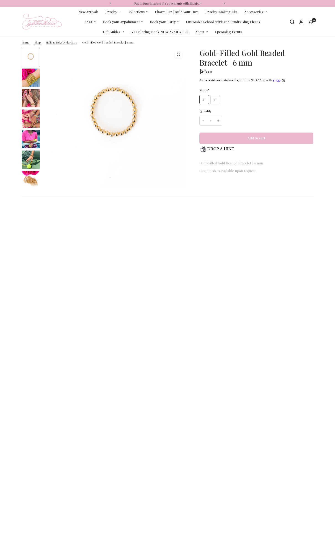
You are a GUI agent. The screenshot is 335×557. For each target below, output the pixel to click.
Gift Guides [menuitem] (111, 32)
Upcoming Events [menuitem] (228, 32)
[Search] (292, 22)
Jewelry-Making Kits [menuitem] (221, 12)
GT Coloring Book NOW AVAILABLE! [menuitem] (159, 32)
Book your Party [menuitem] (163, 22)
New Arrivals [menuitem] (88, 12)
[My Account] (301, 22)
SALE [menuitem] (89, 22)
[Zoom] (178, 54)
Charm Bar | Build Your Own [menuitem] (176, 12)
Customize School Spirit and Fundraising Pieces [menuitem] (223, 22)
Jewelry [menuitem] (111, 12)
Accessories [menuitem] (253, 12)
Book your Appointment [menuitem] (121, 22)
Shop (37, 42)
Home (25, 42)
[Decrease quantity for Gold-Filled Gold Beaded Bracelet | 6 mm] (203, 120)
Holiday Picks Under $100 (61, 42)
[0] (309, 22)
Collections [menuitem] (136, 12)
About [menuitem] (199, 32)
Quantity (205, 111)
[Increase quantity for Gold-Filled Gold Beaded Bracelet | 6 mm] (218, 120)
